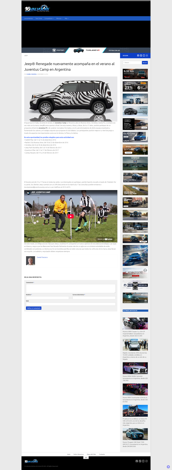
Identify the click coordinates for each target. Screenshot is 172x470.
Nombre (29, 294)
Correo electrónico (79, 294)
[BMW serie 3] (135, 265)
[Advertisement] (86, 34)
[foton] (86, 50)
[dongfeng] (135, 103)
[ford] (135, 170)
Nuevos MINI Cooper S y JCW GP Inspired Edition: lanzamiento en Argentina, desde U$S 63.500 (134, 334)
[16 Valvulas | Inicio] (37, 8)
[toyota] (135, 232)
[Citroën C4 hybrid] (135, 302)
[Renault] (135, 242)
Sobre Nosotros (79, 454)
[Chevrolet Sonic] (135, 207)
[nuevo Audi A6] (135, 129)
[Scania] (135, 195)
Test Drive (38, 18)
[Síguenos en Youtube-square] (144, 55)
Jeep (26, 55)
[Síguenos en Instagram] (147, 55)
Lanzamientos (28, 18)
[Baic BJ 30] (135, 79)
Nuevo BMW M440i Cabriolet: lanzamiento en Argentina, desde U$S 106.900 (135, 378)
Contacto (102, 454)
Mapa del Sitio (91, 454)
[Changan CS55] (135, 116)
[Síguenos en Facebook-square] (138, 55)
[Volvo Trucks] (135, 290)
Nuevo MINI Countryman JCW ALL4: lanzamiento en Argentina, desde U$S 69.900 (135, 400)
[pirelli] (135, 91)
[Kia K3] (135, 142)
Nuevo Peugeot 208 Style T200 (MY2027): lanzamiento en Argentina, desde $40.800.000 (135, 444)
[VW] (135, 154)
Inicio (68, 454)
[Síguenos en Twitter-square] (141, 55)
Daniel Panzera (32, 74)
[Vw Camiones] (135, 220)
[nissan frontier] (135, 278)
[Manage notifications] (168, 466)
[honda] (135, 182)
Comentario (30, 282)
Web (27, 301)
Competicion (48, 18)
